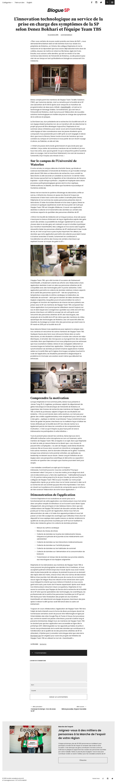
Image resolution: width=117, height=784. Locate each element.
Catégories (6, 2)
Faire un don (19, 2)
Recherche (43, 644)
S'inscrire (83, 760)
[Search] (107, 2)
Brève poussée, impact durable (73, 708)
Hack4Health (66, 107)
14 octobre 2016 (53, 35)
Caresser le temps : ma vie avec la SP (43, 709)
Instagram (96, 2)
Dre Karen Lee (35, 636)
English (29, 2)
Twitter (101, 2)
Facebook (91, 2)
